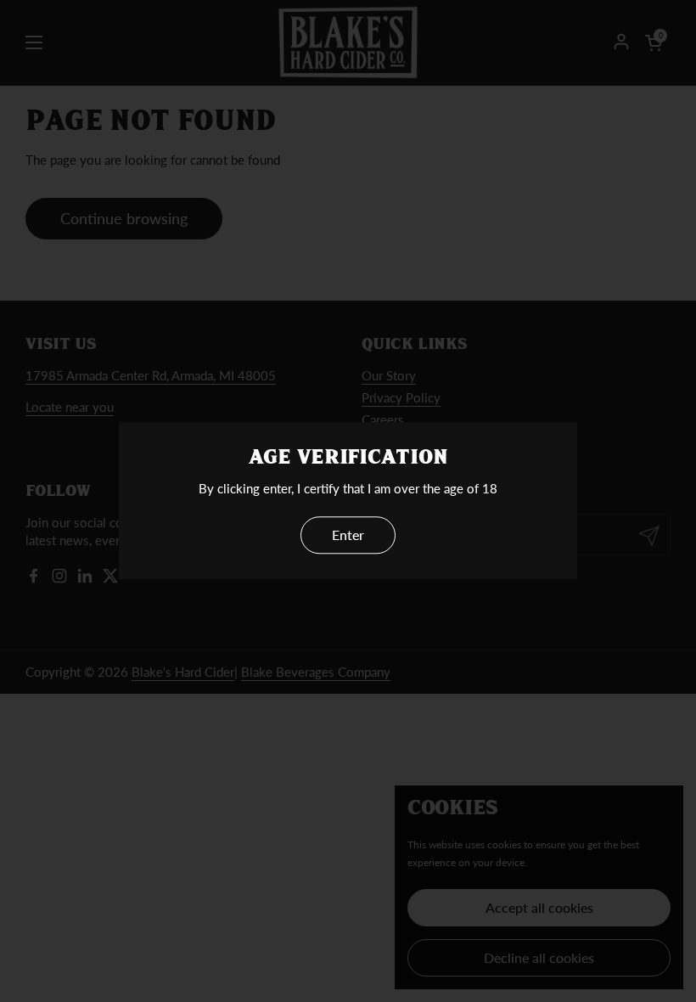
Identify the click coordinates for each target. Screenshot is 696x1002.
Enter (348, 535)
